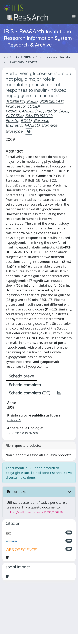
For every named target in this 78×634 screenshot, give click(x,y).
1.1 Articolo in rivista (22, 62)
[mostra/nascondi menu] (74, 17)
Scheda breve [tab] (21, 375)
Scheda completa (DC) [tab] (29, 392)
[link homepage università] (28, 16)
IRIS (5, 57)
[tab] (59, 393)
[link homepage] (14, 7)
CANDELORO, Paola (37, 110)
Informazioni (19, 492)
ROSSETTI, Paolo (21, 101)
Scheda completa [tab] (25, 384)
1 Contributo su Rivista (53, 57)
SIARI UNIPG (22, 57)
